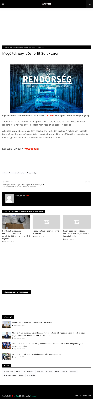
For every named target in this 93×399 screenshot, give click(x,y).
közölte (51, 115)
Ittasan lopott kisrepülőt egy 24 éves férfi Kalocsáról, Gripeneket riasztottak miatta (76, 233)
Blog (17, 396)
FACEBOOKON (31, 149)
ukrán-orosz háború (10, 375)
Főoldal (6, 47)
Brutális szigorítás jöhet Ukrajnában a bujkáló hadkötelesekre (36, 354)
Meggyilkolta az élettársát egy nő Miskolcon (46, 232)
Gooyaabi (33, 396)
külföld (57, 371)
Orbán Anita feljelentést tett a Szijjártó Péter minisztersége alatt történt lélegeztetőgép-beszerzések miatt (47, 344)
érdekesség (31, 375)
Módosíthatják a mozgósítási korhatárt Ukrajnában (32, 322)
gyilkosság (20, 173)
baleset (18, 371)
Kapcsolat (87, 396)
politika (64, 371)
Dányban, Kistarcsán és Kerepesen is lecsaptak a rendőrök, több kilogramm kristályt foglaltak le (16, 235)
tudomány (73, 371)
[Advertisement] (46, 28)
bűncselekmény (15, 47)
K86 (27, 195)
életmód (21, 375)
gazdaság (49, 371)
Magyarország (31, 173)
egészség (40, 371)
